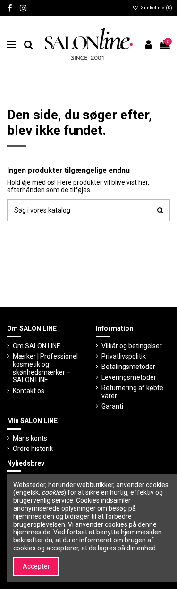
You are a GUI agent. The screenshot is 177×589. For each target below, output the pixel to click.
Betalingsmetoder (128, 366)
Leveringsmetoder (128, 377)
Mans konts (30, 438)
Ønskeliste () (155, 8)
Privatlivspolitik (123, 356)
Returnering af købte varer (132, 392)
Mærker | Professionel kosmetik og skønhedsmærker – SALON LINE (45, 368)
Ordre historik (33, 448)
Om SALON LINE (36, 346)
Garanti (112, 406)
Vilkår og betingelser (131, 346)
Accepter (36, 566)
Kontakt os (28, 390)
